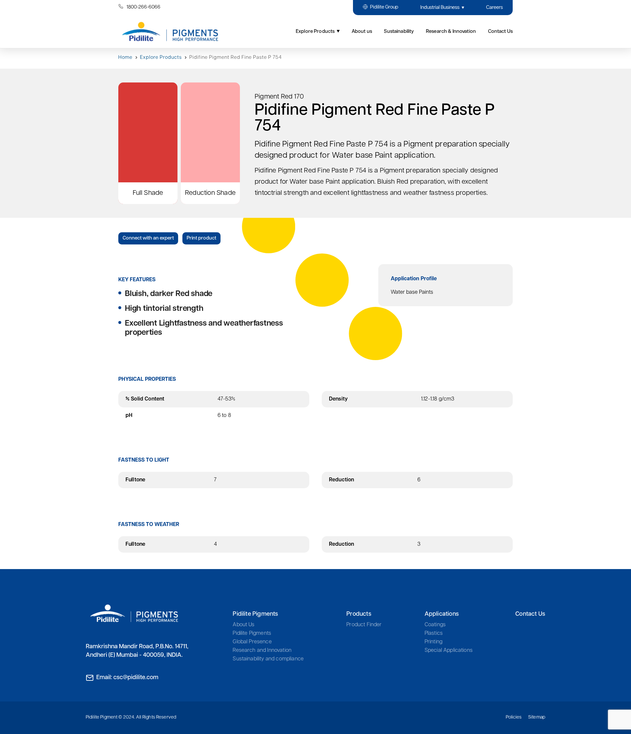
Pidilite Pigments (252, 633)
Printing (433, 642)
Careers (494, 7)
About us (362, 31)
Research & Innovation (451, 31)
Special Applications (449, 650)
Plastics (434, 633)
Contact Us (530, 614)
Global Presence (252, 642)
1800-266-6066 (143, 7)
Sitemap (536, 717)
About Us (243, 625)
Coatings (435, 625)
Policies (514, 717)
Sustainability (399, 31)
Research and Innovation (262, 650)
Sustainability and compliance (268, 659)
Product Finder (364, 625)
